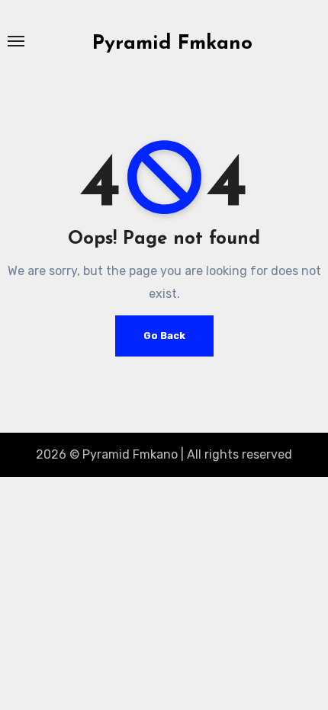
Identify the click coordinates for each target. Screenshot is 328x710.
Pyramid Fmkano (172, 44)
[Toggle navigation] (16, 41)
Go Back (164, 335)
